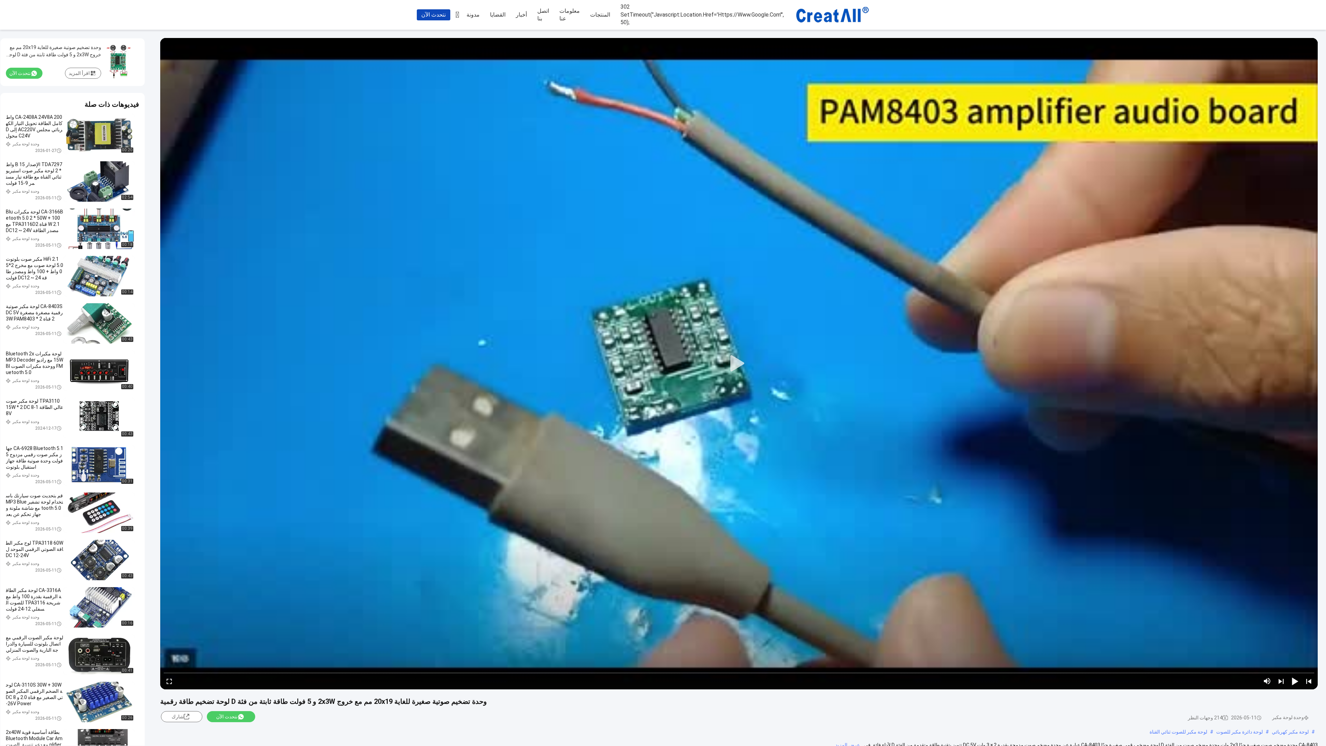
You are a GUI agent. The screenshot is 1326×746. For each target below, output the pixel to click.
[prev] (1309, 681)
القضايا (498, 14)
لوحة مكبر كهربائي (1290, 732)
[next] (1281, 681)
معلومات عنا (569, 15)
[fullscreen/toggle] (169, 681)
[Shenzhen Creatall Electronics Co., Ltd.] (832, 15)
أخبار (521, 14)
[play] (739, 363)
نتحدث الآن (433, 14)
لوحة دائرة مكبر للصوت (1239, 732)
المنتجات (600, 14)
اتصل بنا (543, 15)
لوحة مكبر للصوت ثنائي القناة (1178, 732)
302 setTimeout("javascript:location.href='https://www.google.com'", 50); (702, 14)
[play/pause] (1295, 681)
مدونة (473, 14)
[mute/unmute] (1267, 681)
